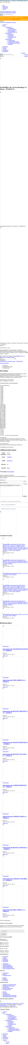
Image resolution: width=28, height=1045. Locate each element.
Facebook (2, 361)
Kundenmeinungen (7, 975)
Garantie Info (5, 50)
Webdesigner (12, 1005)
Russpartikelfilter (11, 30)
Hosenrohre (10, 35)
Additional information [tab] (8, 366)
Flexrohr (4, 991)
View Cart (2, 1009)
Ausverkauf (5, 46)
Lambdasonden (11, 40)
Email (21, 361)
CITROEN (8, 357)
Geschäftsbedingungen (8, 966)
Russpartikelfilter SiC (12, 32)
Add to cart (3, 360)
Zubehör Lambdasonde (8, 988)
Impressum (5, 978)
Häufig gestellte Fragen (8, 967)
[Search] (13, 15)
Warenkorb (5, 8)
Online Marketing (4, 1005)
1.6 (24, 356)
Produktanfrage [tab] (6, 368)
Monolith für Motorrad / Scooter (10, 996)
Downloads (5, 51)
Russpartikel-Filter (7, 989)
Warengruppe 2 (8, 33)
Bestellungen (5, 960)
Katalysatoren (11, 28)
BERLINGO (3, 357)
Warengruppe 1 (8, 27)
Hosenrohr (5, 993)
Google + (14, 361)
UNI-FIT (5, 24)
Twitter (6, 361)
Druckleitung (11, 34)
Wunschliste (5, 6)
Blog (4, 5)
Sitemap (19, 1004)
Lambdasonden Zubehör (13, 41)
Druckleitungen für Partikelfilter (9, 995)
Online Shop (5, 956)
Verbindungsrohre (12, 36)
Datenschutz (5, 980)
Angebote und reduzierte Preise (9, 984)
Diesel (13, 357)
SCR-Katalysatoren (12, 29)
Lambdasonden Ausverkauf (14, 43)
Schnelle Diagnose (7, 964)
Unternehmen (6, 973)
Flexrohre (10, 38)
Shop (4, 26)
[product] (15, 541)
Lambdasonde (6, 987)
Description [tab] (5, 365)
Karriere (4, 974)
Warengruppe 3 (8, 39)
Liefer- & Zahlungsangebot (8, 968)
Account (4, 957)
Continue (7, 1009)
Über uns (5, 47)
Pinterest (18, 361)
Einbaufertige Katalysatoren (9, 985)
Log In (4, 9)
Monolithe (10, 44)
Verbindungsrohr (6, 994)
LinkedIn (10, 361)
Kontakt (4, 49)
